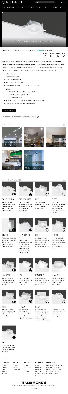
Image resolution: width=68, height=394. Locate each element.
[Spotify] (45, 382)
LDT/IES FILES (52, 373)
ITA (62, 2)
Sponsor (4, 367)
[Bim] (42, 382)
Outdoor (26, 371)
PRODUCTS (10, 7)
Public (26, 369)
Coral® (37, 365)
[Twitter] (25, 382)
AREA (32, 7)
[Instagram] (31, 382)
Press (3, 369)
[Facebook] (23, 382)
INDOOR (28, 51)
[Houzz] (39, 382)
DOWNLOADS (50, 362)
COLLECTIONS (19, 7)
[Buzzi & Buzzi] (12, 3)
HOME (3, 7)
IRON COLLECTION (53, 369)
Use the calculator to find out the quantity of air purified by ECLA (22, 117)
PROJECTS (47, 7)
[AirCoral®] (40, 51)
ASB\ (36, 388)
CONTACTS (63, 7)
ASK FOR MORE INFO (9, 111)
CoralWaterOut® (40, 373)
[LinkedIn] (28, 382)
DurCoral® (38, 375)
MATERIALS (39, 7)
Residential (27, 365)
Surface (15, 367)
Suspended (16, 369)
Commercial (27, 367)
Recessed (16, 365)
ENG (65, 2)
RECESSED (22, 51)
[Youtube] (37, 382)
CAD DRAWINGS (53, 371)
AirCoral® (38, 367)
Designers (5, 365)
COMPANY (55, 7)
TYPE (27, 7)
